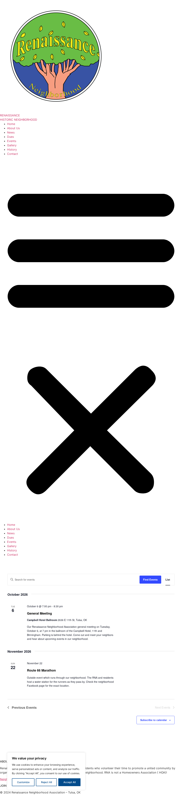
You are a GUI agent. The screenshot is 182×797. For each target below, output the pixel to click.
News (11, 132)
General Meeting (39, 613)
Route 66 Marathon (41, 670)
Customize (23, 782)
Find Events (150, 579)
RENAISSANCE (10, 115)
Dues (10, 136)
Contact (12, 154)
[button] (91, 339)
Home (11, 124)
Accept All (69, 782)
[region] (46, 771)
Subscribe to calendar (153, 720)
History (12, 149)
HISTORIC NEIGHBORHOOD (18, 119)
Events (11, 141)
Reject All (46, 782)
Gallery (12, 145)
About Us (13, 128)
